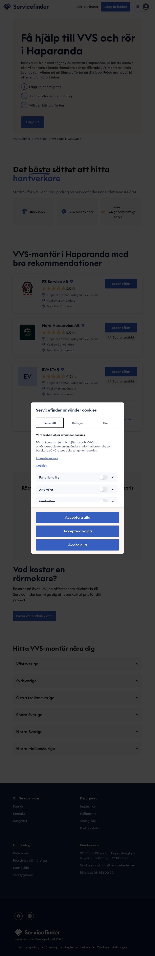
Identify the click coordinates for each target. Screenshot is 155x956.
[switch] (103, 477)
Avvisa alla (77, 544)
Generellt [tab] (50, 423)
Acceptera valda (77, 531)
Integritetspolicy (47, 458)
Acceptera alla (77, 517)
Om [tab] (105, 423)
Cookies (41, 465)
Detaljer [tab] (77, 423)
